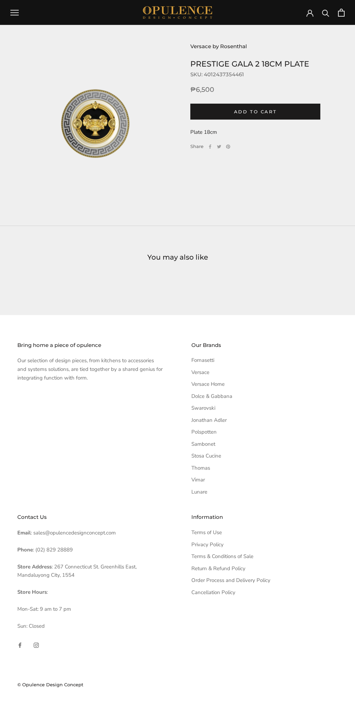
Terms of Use (206, 532)
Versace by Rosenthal (218, 46)
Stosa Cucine (206, 455)
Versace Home (208, 384)
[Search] (325, 12)
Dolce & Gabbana (211, 396)
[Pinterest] (228, 147)
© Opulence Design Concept (50, 684)
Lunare (199, 491)
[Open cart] (341, 13)
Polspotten (204, 431)
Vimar (198, 479)
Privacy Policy (207, 544)
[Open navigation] (14, 13)
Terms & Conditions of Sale (222, 556)
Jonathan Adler (209, 420)
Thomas (200, 467)
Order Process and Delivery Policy (230, 580)
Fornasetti (202, 360)
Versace (200, 372)
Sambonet (203, 444)
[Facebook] (210, 147)
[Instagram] (36, 645)
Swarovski (203, 407)
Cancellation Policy (213, 592)
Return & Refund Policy (218, 568)
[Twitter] (219, 147)
